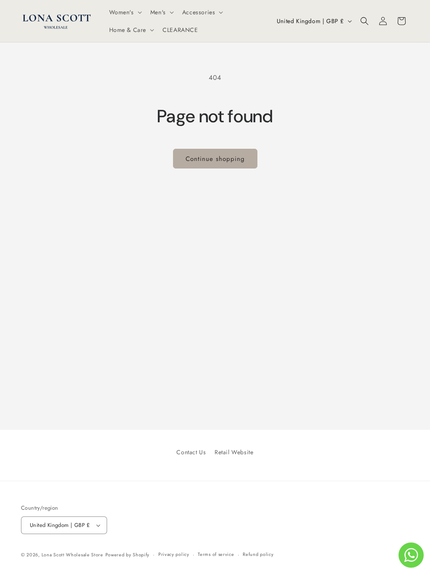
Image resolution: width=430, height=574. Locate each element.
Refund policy (258, 554)
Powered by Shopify (127, 554)
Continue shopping (215, 158)
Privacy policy (173, 554)
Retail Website (234, 452)
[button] (124, 12)
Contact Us (191, 452)
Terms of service (216, 554)
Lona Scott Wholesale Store (72, 554)
